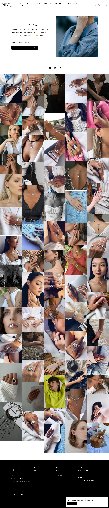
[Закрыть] (106, 498)
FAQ (79, 475)
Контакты (20, 6)
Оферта (80, 477)
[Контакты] (96, 5)
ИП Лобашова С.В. (17, 495)
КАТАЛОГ (20, 3)
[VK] (12, 476)
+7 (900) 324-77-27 (17, 478)
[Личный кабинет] (99, 5)
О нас (28, 3)
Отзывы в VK (59, 475)
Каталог (36, 473)
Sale (35, 470)
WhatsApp (22, 481)
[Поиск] (92, 4)
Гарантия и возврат (57, 3)
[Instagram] (16, 476)
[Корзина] (106, 5)
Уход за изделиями (75, 3)
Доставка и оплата (40, 3)
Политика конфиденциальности (86, 480)
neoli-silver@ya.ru (17, 487)
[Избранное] (103, 5)
